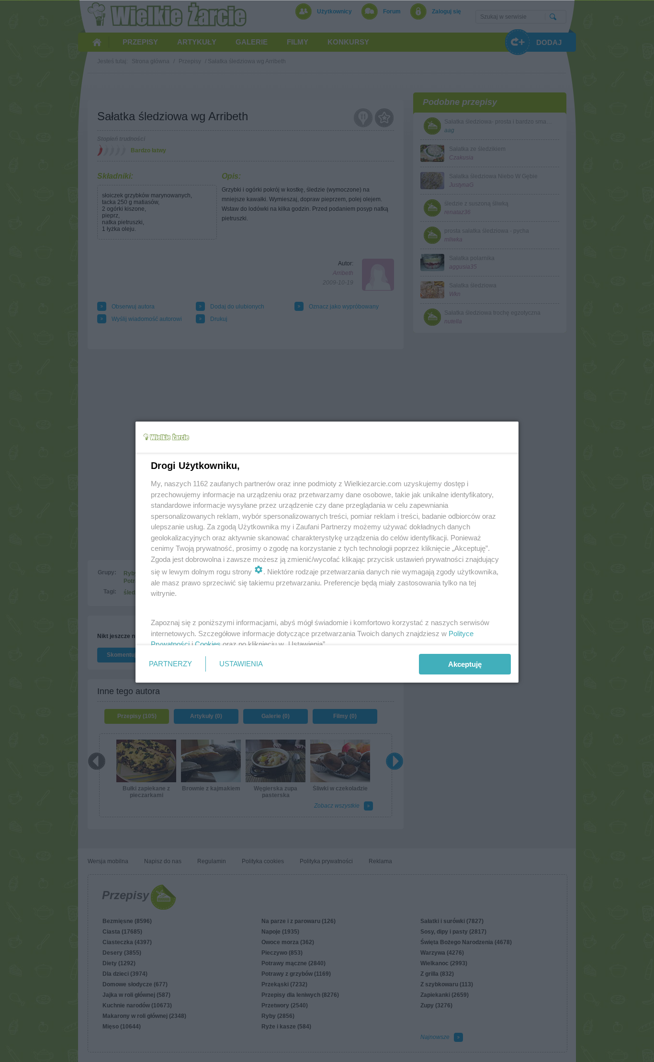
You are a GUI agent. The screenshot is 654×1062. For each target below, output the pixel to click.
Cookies (208, 644)
